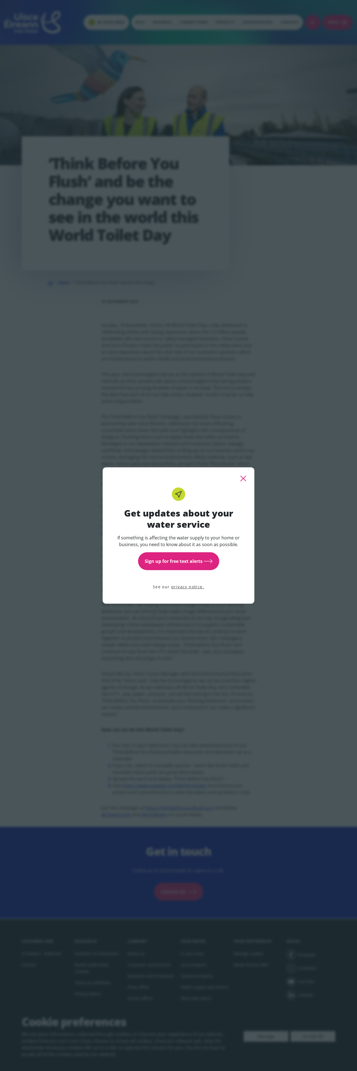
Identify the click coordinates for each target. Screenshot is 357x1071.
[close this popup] (243, 478)
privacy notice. (187, 586)
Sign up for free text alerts (173, 561)
